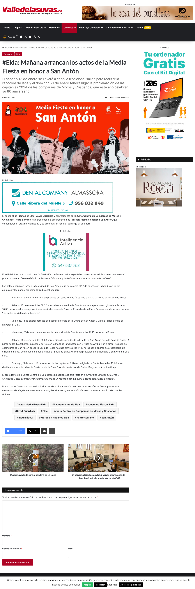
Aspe (17, 27)
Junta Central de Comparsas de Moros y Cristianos (85, 411)
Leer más (112, 584)
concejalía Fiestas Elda (100, 404)
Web (70, 548)
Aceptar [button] (87, 585)
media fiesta (25, 417)
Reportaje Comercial (90, 27)
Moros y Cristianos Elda (55, 417)
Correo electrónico (12, 548)
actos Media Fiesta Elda (32, 404)
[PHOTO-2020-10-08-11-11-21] (66, 270)
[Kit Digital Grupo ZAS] (164, 140)
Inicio (7, 27)
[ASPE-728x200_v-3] (57, 211)
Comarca (68, 27)
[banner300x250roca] (159, 206)
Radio (143, 27)
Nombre (7, 535)
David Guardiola (25, 411)
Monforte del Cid (34, 27)
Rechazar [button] (100, 585)
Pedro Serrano (85, 417)
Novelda (53, 27)
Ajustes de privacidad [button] (131, 585)
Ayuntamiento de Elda (67, 404)
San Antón (107, 417)
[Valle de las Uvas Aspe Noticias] (32, 10)
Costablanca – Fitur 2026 (119, 27)
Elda (18, 54)
